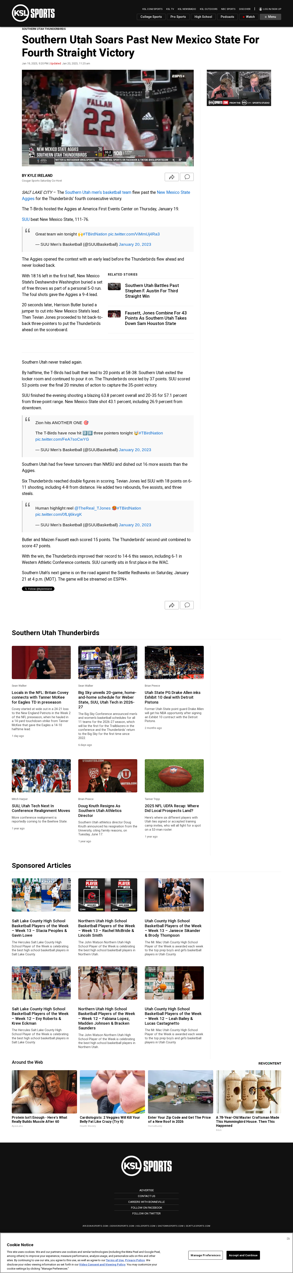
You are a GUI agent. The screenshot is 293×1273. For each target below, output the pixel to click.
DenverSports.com (122, 1226)
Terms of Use (115, 1260)
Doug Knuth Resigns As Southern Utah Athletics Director (100, 811)
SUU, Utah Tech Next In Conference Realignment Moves (41, 808)
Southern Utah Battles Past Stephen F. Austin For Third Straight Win (152, 291)
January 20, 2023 (135, 244)
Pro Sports (178, 17)
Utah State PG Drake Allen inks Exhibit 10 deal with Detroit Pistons (173, 697)
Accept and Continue (243, 1255)
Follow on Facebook (146, 1207)
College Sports (151, 17)
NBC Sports (228, 9)
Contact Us (146, 1196)
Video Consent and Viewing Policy (102, 1264)
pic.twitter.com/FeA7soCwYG (62, 439)
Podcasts (227, 17)
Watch (250, 17)
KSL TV (170, 9)
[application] (107, 118)
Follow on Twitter (146, 1213)
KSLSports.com (146, 1226)
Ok (288, 1238)
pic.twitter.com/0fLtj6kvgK (58, 514)
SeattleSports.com (198, 1226)
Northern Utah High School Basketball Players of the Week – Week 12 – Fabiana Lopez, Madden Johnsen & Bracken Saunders (106, 1019)
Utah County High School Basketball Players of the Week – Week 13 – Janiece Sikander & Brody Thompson (173, 928)
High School (203, 17)
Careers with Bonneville (146, 1201)
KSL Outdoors (208, 9)
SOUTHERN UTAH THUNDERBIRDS (44, 28)
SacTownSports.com (171, 1226)
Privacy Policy (135, 1260)
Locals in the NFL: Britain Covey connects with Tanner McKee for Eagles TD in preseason (40, 697)
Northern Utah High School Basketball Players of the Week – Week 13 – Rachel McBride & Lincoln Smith (106, 928)
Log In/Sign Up (272, 9)
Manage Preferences (205, 1255)
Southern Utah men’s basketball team (98, 192)
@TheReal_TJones (92, 508)
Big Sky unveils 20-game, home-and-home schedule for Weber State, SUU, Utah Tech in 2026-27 (107, 699)
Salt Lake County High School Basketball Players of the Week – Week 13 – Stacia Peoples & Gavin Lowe (40, 928)
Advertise (146, 1190)
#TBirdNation (95, 234)
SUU (26, 219)
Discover (244, 9)
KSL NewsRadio (187, 9)
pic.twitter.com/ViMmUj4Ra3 (134, 234)
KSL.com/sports (152, 9)
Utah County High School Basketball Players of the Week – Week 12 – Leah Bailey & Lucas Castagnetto (173, 1016)
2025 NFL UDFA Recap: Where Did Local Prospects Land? (172, 808)
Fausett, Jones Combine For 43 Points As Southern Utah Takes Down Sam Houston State (156, 318)
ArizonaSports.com (95, 1226)
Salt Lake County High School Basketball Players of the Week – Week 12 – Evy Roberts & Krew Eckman (40, 1016)
